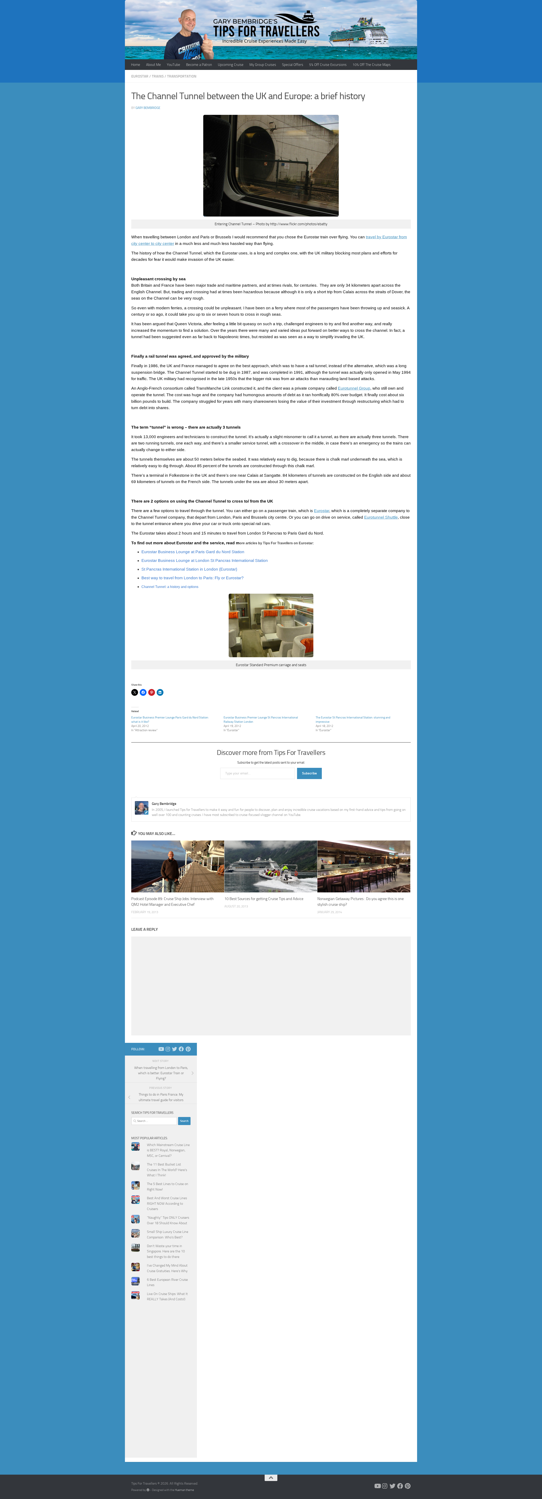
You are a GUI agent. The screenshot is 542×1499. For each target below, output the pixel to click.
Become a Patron (199, 65)
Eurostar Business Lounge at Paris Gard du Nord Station (192, 552)
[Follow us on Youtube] (160, 1049)
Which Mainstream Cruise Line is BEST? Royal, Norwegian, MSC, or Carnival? (168, 1150)
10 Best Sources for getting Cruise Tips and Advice (263, 898)
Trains (158, 76)
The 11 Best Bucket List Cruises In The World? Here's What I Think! (167, 1169)
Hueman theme (184, 1490)
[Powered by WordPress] (148, 1489)
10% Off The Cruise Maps (372, 65)
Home (135, 65)
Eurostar (139, 76)
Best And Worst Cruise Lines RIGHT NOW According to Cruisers (167, 1203)
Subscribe (309, 773)
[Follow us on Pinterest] (188, 1049)
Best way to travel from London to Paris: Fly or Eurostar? (192, 578)
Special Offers (292, 65)
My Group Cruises (262, 65)
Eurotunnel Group (354, 388)
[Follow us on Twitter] (174, 1049)
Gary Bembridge (148, 108)
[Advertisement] (161, 1389)
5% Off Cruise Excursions (328, 65)
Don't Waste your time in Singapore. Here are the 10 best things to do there (166, 1251)
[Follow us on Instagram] (167, 1049)
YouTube (173, 65)
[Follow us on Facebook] (181, 1049)
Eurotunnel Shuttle (381, 517)
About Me (153, 65)
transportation (181, 76)
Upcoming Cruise (230, 65)
